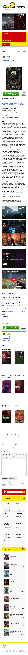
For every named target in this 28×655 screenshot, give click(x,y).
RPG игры (18, 510)
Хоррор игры (5, 104)
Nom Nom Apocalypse (18, 435)
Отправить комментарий (9, 478)
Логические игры (19, 523)
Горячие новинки (8, 37)
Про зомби (6, 534)
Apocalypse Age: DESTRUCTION (6, 406)
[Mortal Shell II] (20, 22)
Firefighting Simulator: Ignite (16, 598)
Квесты (17, 527)
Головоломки (7, 527)
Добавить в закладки (21, 51)
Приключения (19, 513)
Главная (5, 33)
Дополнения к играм (7, 541)
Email (15, 444)
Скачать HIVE (9, 60)
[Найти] (23, 492)
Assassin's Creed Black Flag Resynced (15, 632)
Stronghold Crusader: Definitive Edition (16, 615)
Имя (3, 444)
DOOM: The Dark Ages (14, 623)
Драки (17, 531)
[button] (3, 454)
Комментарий (5, 451)
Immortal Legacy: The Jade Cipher (6, 376)
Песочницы (18, 534)
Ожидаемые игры (19, 540)
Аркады (17, 506)
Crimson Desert (13, 564)
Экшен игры (8, 103)
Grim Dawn (12, 581)
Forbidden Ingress (20, 375)
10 (23, 309)
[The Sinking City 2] (8, 22)
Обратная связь (5, 649)
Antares (17, 405)
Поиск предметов (8, 531)
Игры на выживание (14, 104)
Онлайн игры (7, 537)
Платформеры (7, 510)
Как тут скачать (6, 62)
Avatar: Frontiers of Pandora (16, 573)
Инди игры (20, 103)
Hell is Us (12, 590)
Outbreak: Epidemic (7, 435)
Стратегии (6, 506)
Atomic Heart (13, 556)
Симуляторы (7, 520)
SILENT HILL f (13, 606)
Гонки (5, 513)
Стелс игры (18, 537)
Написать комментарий (7, 442)
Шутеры (14, 103)
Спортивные (18, 520)
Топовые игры (7, 40)
